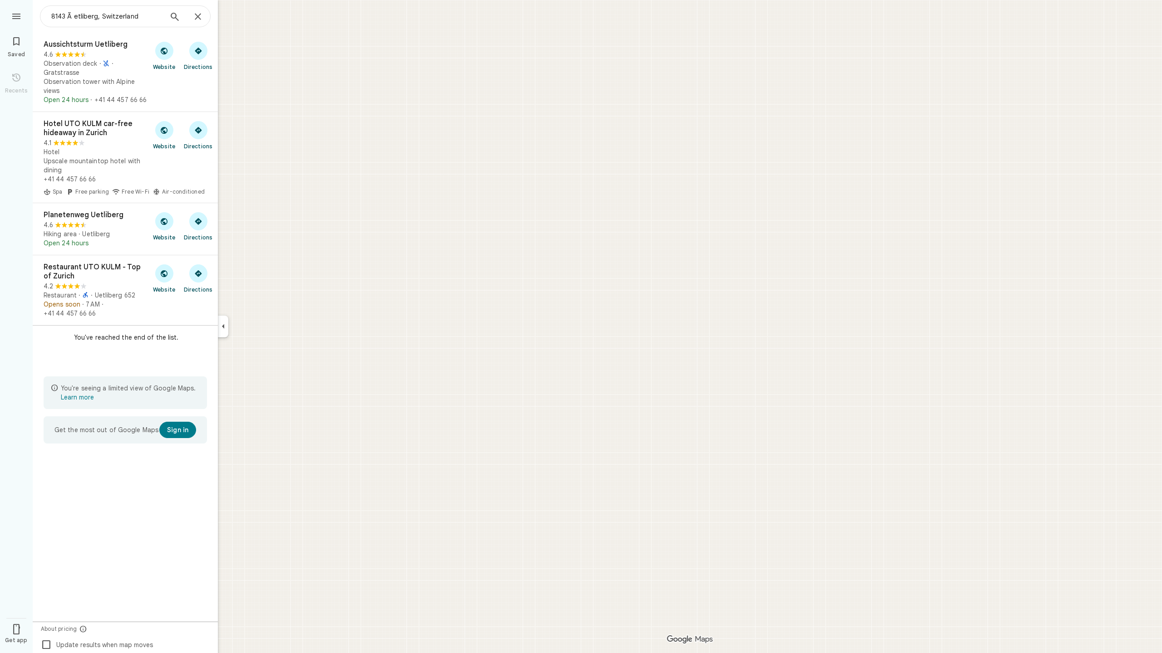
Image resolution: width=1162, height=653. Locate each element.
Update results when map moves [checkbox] (97, 644)
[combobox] (106, 16)
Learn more (77, 397)
